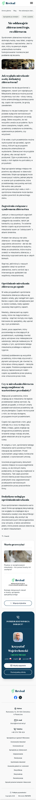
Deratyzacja (18, 758)
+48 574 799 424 (18, 655)
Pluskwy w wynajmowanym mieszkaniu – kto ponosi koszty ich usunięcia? (17, 567)
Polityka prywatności (19, 792)
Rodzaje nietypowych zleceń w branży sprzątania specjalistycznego (15, 592)
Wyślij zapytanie (19, 666)
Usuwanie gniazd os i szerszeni (18, 766)
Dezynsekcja (18, 774)
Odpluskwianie (18, 754)
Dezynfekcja (18, 770)
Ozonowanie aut (18, 746)
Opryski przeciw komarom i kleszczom (18, 782)
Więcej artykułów (19, 603)
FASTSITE (28, 796)
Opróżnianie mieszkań (18, 762)
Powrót (6, 536)
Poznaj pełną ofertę (18, 672)
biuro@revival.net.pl (18, 723)
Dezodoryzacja (18, 778)
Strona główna (6, 10)
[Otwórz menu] (31, 3)
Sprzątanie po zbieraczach (18, 750)
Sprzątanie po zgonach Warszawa (18, 738)
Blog (15, 10)
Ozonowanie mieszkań (18, 742)
